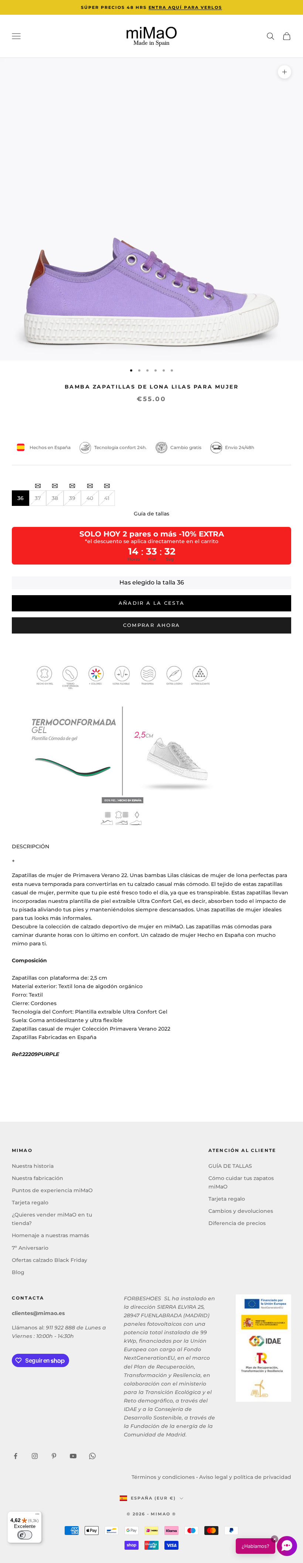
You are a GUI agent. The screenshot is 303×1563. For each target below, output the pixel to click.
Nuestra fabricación (37, 1178)
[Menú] (37, 1515)
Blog (18, 1272)
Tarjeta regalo (30, 1202)
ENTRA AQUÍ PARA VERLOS (185, 7)
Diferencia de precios (237, 1223)
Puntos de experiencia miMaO (52, 1190)
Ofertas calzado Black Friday (49, 1260)
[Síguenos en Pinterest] (54, 1456)
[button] (266, 1546)
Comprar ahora (151, 625)
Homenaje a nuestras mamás (50, 1235)
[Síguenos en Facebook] (15, 1456)
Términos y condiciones (163, 1477)
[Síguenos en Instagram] (34, 1456)
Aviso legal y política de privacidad (245, 1477)
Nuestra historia (33, 1166)
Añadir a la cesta (152, 603)
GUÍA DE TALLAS (230, 1166)
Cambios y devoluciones (240, 1211)
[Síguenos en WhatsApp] (92, 1456)
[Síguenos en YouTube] (73, 1456)
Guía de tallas (151, 513)
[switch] (24, 1535)
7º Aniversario (30, 1248)
